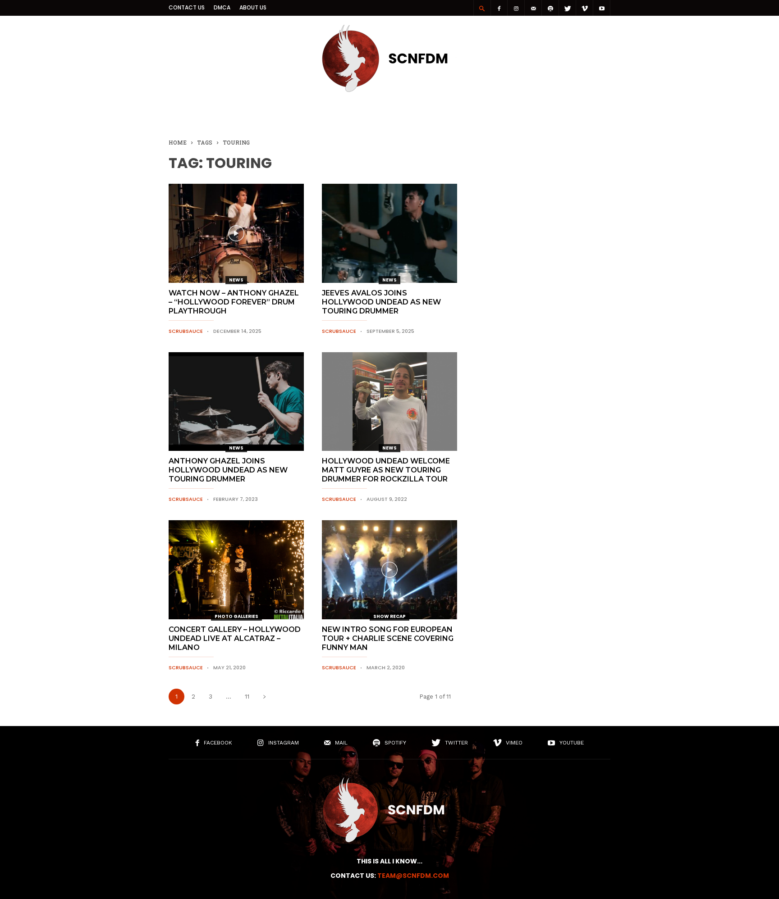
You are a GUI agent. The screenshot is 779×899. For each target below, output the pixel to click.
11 (247, 696)
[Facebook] (499, 8)
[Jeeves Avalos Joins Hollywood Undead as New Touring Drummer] (389, 233)
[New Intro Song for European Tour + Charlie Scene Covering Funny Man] (389, 569)
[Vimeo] (584, 8)
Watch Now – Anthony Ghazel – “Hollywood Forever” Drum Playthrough (234, 302)
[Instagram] (516, 8)
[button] (481, 8)
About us (252, 7)
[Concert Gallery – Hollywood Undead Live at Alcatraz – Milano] (236, 569)
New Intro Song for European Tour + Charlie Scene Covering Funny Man (388, 638)
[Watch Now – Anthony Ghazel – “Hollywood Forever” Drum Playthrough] (236, 233)
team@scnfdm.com (413, 875)
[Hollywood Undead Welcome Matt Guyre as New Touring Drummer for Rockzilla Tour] (389, 401)
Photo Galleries (236, 616)
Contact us (187, 7)
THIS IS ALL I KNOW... (389, 861)
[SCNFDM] (389, 90)
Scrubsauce (186, 331)
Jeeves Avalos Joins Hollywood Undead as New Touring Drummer (381, 302)
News (236, 280)
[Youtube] (601, 8)
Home (178, 142)
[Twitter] (567, 8)
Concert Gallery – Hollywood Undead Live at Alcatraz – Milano (235, 638)
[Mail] (533, 8)
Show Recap (389, 616)
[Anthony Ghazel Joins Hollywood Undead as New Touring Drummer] (236, 401)
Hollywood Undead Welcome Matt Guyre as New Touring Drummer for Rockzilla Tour (386, 470)
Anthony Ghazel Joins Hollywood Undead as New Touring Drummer (228, 470)
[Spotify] (550, 8)
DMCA (222, 7)
